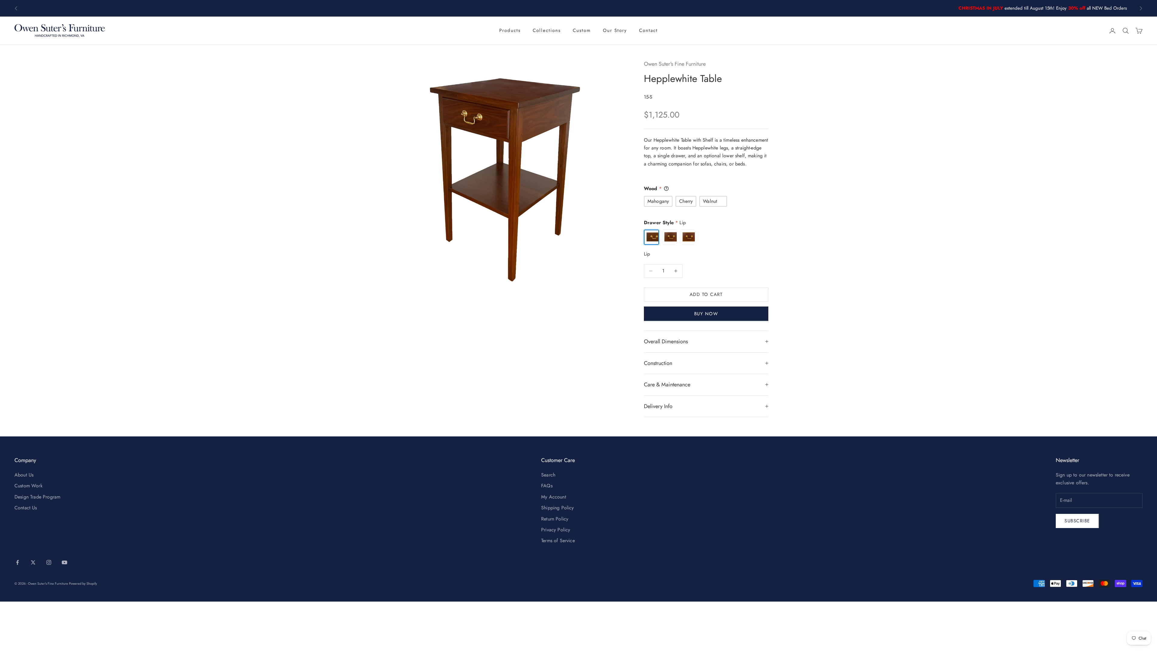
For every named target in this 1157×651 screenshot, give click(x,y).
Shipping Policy (557, 507)
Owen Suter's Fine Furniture (675, 64)
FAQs (547, 485)
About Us (23, 474)
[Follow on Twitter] (33, 562)
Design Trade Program (37, 496)
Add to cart (706, 294)
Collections (547, 30)
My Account (553, 496)
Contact (648, 30)
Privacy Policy (555, 529)
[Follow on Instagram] (49, 562)
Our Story (615, 30)
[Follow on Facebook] (17, 562)
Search (548, 474)
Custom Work (28, 485)
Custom (582, 30)
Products (510, 30)
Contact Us (25, 507)
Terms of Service (558, 540)
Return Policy (554, 518)
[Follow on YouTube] (64, 562)
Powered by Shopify (83, 583)
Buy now (706, 313)
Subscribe (1077, 520)
